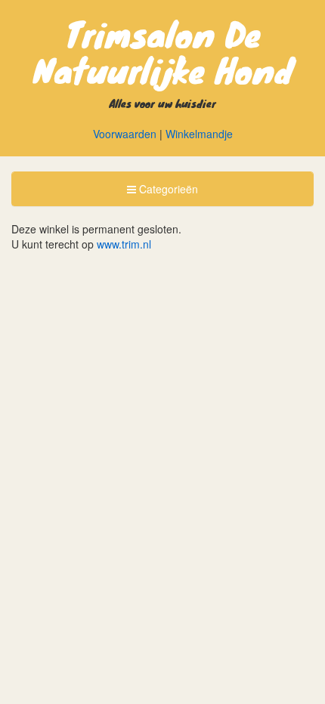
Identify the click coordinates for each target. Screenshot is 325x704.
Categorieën (162, 193)
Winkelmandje (199, 133)
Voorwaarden (124, 133)
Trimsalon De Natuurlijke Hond (162, 51)
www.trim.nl (124, 244)
